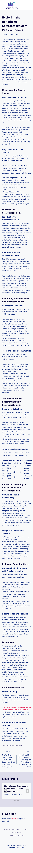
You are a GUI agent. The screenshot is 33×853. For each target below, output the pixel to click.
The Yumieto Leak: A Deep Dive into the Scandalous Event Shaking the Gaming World (8, 759)
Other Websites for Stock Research (15, 710)
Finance (4, 14)
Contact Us (16, 829)
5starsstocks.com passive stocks (12, 745)
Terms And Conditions (16, 836)
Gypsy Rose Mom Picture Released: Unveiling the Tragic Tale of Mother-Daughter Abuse (24, 759)
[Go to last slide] (5, 791)
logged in (14, 819)
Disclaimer (25, 829)
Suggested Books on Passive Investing (17, 707)
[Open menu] (29, 5)
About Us (7, 829)
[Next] (27, 791)
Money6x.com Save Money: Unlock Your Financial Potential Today (16, 788)
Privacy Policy (16, 832)
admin (5, 34)
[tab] (14, 800)
